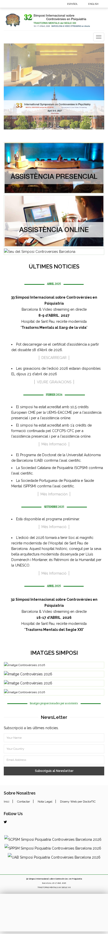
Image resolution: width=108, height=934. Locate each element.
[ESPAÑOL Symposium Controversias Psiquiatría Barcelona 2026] (81, 4)
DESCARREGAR (54, 358)
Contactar (23, 801)
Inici (6, 801)
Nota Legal (45, 801)
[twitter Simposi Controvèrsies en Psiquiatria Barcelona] (5, 822)
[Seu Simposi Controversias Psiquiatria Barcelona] (54, 252)
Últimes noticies (54, 266)
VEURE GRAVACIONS (54, 382)
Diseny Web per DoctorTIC (78, 801)
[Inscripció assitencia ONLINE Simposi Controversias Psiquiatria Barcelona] (54, 221)
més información (54, 494)
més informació (54, 444)
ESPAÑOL (72, 4)
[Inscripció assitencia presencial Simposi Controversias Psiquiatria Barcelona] (54, 168)
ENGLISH (93, 4)
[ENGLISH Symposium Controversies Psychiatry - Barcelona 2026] (102, 4)
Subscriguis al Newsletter (54, 771)
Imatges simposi (54, 652)
